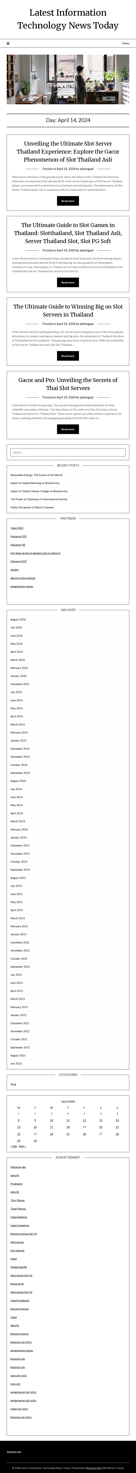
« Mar (13, 1146)
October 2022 (18, 958)
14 (117, 1120)
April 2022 (16, 990)
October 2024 (18, 764)
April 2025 (16, 716)
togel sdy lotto (19, 1408)
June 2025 (16, 700)
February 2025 (19, 732)
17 (51, 1127)
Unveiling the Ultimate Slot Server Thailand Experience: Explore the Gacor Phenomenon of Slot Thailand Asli (68, 151)
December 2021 (19, 1023)
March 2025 (17, 724)
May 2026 (16, 643)
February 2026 (19, 667)
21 (117, 1127)
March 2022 (17, 998)
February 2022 (19, 1007)
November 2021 (20, 1031)
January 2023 (18, 934)
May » (22, 1146)
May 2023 (16, 902)
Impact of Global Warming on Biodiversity (35, 483)
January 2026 (18, 675)
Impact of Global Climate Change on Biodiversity (39, 491)
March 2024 (17, 821)
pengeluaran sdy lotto (23, 1400)
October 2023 (18, 861)
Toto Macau (17, 1200)
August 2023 (18, 877)
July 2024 (16, 789)
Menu (125, 43)
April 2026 (16, 651)
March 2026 (17, 659)
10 (51, 1120)
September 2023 (20, 869)
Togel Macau (18, 1208)
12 (84, 1120)
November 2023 (20, 853)
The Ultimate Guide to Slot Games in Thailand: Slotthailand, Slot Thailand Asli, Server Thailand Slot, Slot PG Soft (68, 233)
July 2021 (16, 1063)
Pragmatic (16, 1183)
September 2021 (20, 1047)
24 (51, 1133)
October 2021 (18, 1039)
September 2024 (20, 772)
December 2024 (19, 748)
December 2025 (19, 684)
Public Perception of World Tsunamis (32, 507)
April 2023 (16, 910)
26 (84, 1133)
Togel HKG (16, 528)
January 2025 (18, 740)
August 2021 (18, 1055)
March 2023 (17, 918)
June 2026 (16, 635)
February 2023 (19, 926)
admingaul (87, 169)
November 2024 (20, 756)
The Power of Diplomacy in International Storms (38, 499)
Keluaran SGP (18, 536)
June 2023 (16, 894)
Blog (13, 1084)
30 (35, 1140)
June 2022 (16, 982)
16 (35, 1127)
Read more (68, 200)
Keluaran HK (17, 544)
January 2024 (18, 837)
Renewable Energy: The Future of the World (36, 475)
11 (68, 1120)
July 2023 (16, 885)
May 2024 (16, 805)
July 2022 (16, 974)
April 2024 (16, 813)
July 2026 (16, 627)
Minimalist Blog (94, 1467)
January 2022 (18, 1015)
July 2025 (16, 692)
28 (117, 1133)
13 (100, 1120)
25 (68, 1133)
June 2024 (16, 797)
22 (18, 1133)
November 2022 (20, 950)
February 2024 (19, 829)
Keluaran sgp (18, 1167)
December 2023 (19, 845)
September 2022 (20, 966)
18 (68, 1127)
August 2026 (18, 619)
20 (100, 1127)
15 (18, 1127)
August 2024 (18, 780)
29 (18, 1140)
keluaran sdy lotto (21, 1417)
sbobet (14, 569)
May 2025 (16, 708)
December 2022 (19, 942)
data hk (14, 1175)
